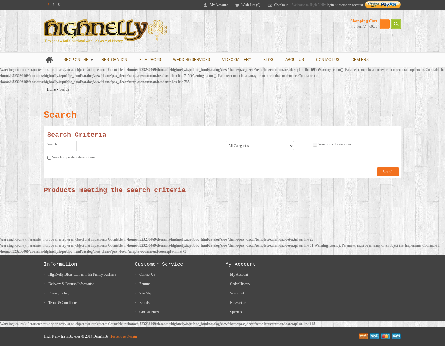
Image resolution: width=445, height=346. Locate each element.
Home (51, 89)
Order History (240, 284)
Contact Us (147, 274)
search (396, 24)
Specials (236, 312)
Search (64, 89)
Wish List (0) (250, 5)
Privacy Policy (58, 293)
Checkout (281, 5)
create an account (351, 5)
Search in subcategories (334, 144)
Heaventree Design (123, 336)
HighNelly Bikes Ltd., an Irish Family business (82, 274)
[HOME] (51, 60)
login (330, 5)
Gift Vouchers (149, 312)
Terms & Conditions (62, 303)
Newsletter (238, 303)
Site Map (145, 293)
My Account (219, 5)
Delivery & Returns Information (71, 284)
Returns (144, 284)
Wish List (237, 293)
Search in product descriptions (73, 157)
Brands (144, 303)
